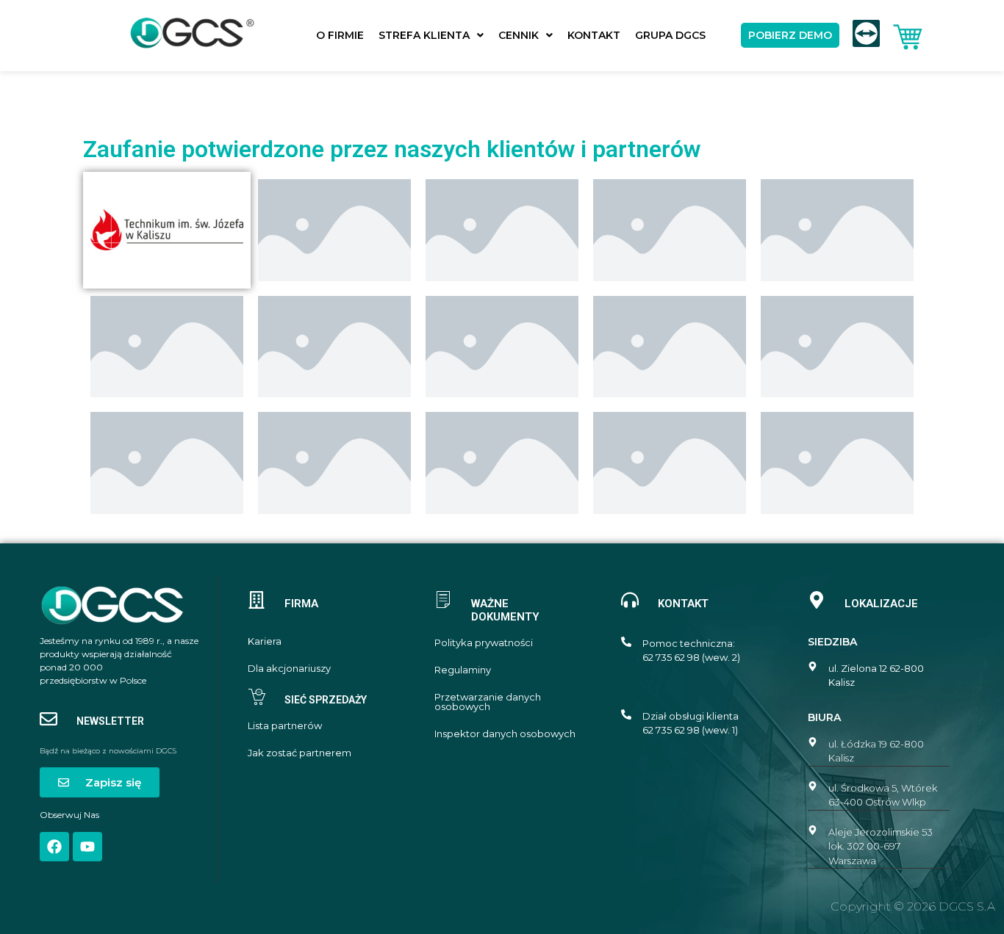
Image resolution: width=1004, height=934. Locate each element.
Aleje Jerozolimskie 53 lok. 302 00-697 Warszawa (880, 846)
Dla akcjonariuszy (289, 668)
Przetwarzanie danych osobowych (487, 702)
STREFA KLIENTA (424, 35)
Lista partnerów (285, 726)
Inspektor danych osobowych (504, 734)
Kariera (265, 641)
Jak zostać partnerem (299, 753)
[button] (431, 35)
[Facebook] (54, 846)
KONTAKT (593, 35)
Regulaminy (462, 670)
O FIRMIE (340, 35)
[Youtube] (87, 846)
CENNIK (518, 35)
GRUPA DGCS (670, 35)
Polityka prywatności (483, 643)
